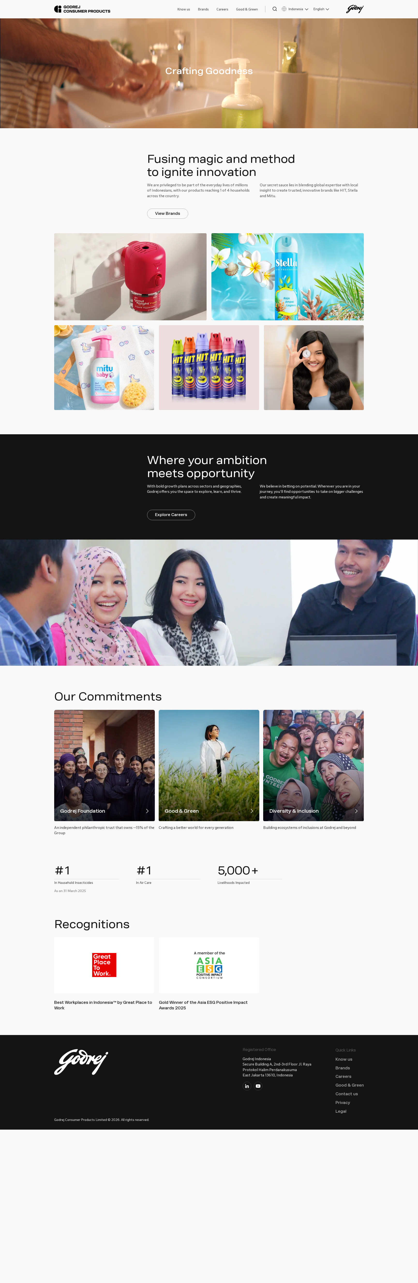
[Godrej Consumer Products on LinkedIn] (247, 1087)
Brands (203, 9)
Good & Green (247, 9)
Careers (222, 9)
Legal (341, 1111)
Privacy (343, 1103)
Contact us (347, 1094)
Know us (183, 9)
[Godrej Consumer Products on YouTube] (258, 1087)
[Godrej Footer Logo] (81, 1063)
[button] (271, 9)
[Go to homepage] (82, 9)
